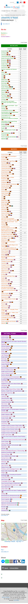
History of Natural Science (7, 373)
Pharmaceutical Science (7, 88)
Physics (3, 92)
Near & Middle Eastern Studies (8, 456)
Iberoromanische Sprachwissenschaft (10, 497)
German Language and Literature (9, 184)
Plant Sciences (5, 465)
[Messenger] (3, 563)
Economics (4, 60)
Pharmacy (3, 207)
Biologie (3, 124)
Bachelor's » (4, 33)
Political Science (5, 94)
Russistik (3, 506)
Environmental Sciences (7, 416)
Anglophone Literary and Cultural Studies (11, 383)
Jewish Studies (4, 74)
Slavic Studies (4, 215)
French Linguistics (5, 499)
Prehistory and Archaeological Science (10, 469)
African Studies (4, 251)
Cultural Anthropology (6, 56)
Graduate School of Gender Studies (9, 429)
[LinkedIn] (23, 563)
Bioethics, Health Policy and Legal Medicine (11, 391)
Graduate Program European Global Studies (11, 425)
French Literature (5, 501)
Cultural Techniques (5, 170)
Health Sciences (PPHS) (7, 371)
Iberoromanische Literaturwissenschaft (10, 495)
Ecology (3, 274)
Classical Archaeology (6, 164)
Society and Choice (6, 477)
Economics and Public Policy (8, 276)
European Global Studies (7, 234)
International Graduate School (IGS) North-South (12, 439)
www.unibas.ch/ (6, 23)
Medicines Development (7, 452)
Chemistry (3, 54)
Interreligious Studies (6, 238)
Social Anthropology (6, 133)
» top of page (23, 42)
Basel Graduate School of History (9, 367)
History (3, 72)
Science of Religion (5, 97)
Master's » (3, 34)
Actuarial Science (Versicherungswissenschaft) (8, 227)
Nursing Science (5, 302)
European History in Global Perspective (7, 178)
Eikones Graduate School (7, 369)
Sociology (3, 99)
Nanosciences (4, 85)
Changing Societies (5, 261)
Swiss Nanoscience (6, 486)
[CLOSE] (16, 600)
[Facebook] (15, 563)
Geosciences (4, 67)
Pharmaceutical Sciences (7, 459)
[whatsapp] (7, 563)
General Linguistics (6, 419)
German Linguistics (6, 346)
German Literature (5, 186)
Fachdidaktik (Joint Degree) (7, 236)
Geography (4, 65)
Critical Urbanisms (5, 267)
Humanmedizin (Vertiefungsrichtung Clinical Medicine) (9, 113)
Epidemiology (4, 280)
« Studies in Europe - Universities (9, 10)
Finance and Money (6, 281)
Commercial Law (5, 166)
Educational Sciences (6, 232)
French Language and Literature (8, 136)
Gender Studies (5, 63)
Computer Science (5, 126)
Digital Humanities (5, 270)
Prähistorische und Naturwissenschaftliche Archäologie (9, 118)
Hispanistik (3, 134)
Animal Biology (4, 252)
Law (2, 76)
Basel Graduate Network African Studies (10, 389)
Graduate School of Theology (8, 432)
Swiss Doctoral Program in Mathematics (11, 483)
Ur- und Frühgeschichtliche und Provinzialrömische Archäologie (8, 248)
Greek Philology (5, 187)
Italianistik (3, 138)
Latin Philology (4, 195)
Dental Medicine (5, 172)
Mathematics (4, 79)
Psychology (4, 96)
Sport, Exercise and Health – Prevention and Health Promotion (9, 102)
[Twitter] (19, 562)
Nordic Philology (5, 86)
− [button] (3, 527)
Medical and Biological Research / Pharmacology (13, 450)
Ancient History (4, 154)
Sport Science (4, 479)
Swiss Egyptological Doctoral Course (10, 485)
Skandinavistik (4, 510)
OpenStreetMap (19, 540)
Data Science (4, 268)
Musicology (4, 83)
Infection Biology (5, 285)
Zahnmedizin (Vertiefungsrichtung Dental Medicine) (9, 122)
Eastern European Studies (7, 58)
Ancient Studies (5, 51)
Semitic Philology (5, 364)
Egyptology (4, 175)
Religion (3, 472)
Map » (2, 549)
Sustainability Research (7, 481)
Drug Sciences (4, 272)
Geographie (4, 421)
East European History (6, 173)
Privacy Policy (5, 597)
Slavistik (3, 508)
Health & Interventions (6, 434)
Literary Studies (5, 293)
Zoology (3, 493)
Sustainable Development (7, 317)
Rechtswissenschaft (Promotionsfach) (10, 377)
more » (22, 333)
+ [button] (3, 525)
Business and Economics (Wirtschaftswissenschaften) (8, 230)
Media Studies (4, 81)
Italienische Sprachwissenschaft (9, 504)
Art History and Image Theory (8, 161)
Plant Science (4, 307)
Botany (3, 394)
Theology (3, 108)
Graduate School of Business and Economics (12, 427)
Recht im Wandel (5, 375)
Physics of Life (4, 305)
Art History (3, 52)
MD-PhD (3, 448)
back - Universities (10, 567)
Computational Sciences (7, 110)
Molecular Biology (5, 295)
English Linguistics (5, 414)
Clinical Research (5, 398)
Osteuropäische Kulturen (7, 115)
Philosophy (3, 90)
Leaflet (14, 540)
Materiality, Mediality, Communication (10, 445)
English (3, 128)
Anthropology (4, 385)
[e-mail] (11, 563)
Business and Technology (7, 259)
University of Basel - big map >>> (14, 541)
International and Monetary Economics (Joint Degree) (7, 288)
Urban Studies (4, 488)
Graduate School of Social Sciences (9, 431)
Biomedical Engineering (7, 392)
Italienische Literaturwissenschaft (9, 503)
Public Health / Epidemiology (8, 470)
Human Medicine (5, 191)
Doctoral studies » (5, 36)
